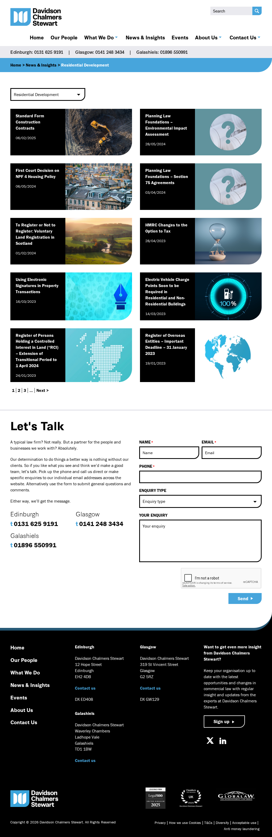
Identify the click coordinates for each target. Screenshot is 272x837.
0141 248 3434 (99, 524)
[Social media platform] (210, 740)
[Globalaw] (236, 798)
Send (243, 598)
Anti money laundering (242, 828)
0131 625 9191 (34, 524)
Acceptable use (244, 822)
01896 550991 (33, 545)
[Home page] (36, 17)
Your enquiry (153, 515)
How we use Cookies (185, 822)
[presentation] (221, 578)
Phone (145, 466)
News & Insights (145, 37)
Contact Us (243, 37)
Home (37, 37)
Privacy (160, 822)
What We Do (99, 37)
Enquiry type (152, 490)
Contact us (85, 688)
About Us (206, 37)
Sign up (222, 721)
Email (208, 442)
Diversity (222, 822)
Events (180, 37)
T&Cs (208, 822)
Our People (64, 37)
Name (145, 442)
